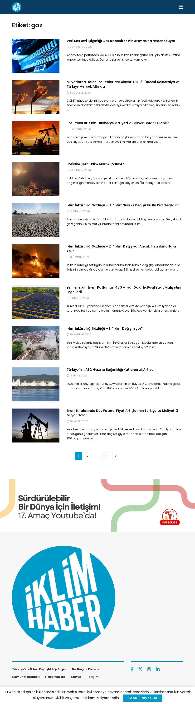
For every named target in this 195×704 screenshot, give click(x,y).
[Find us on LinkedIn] (158, 669)
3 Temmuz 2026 (79, 298)
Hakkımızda (55, 677)
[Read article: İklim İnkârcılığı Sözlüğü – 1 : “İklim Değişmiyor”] (35, 343)
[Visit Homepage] (16, 7)
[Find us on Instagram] (149, 669)
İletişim (93, 677)
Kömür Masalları (26, 677)
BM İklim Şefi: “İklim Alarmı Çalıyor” (95, 164)
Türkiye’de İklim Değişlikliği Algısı (39, 669)
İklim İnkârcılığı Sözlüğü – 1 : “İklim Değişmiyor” (105, 328)
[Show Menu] (181, 7)
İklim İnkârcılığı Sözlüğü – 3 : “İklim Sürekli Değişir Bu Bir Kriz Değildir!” (123, 205)
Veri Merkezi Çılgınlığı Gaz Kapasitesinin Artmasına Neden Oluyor (121, 40)
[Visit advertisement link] (97, 505)
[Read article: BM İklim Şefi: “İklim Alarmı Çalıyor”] (35, 179)
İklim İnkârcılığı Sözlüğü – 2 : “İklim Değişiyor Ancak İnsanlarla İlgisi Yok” (121, 248)
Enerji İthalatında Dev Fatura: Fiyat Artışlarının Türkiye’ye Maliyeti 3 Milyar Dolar (122, 413)
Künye (76, 677)
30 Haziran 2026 (80, 334)
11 (106, 456)
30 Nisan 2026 (78, 421)
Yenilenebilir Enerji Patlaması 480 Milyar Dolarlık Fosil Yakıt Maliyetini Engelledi (124, 290)
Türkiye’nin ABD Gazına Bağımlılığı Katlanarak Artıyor (111, 369)
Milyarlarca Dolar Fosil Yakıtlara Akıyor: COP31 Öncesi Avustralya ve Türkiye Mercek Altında (123, 84)
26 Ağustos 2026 (81, 47)
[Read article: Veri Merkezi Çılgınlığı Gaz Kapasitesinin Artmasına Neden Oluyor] (35, 56)
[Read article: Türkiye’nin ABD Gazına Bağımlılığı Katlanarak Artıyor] (35, 384)
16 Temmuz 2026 (79, 211)
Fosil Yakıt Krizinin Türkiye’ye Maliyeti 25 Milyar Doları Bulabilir (118, 123)
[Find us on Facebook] (132, 669)
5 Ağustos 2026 (80, 129)
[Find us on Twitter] (140, 669)
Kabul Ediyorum (142, 698)
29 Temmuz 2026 (80, 170)
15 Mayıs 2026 (78, 375)
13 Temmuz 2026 (79, 257)
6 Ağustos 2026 (80, 93)
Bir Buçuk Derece (85, 669)
